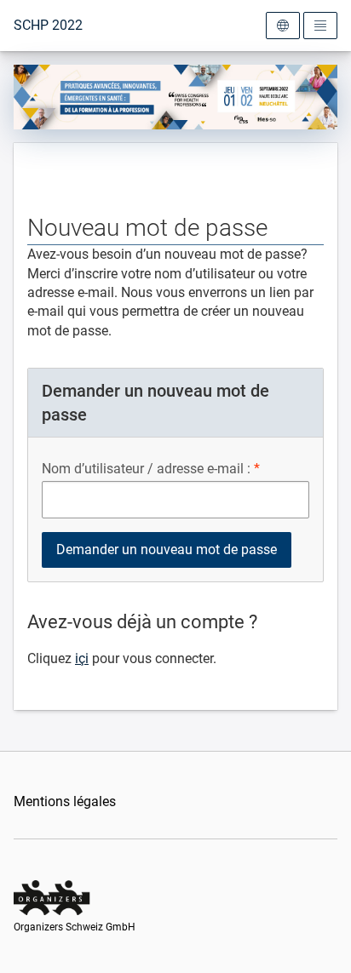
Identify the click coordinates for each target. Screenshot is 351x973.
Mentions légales (65, 801)
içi (82, 658)
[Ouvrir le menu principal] (320, 25)
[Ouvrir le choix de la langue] (283, 25)
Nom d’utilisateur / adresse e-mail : (146, 469)
